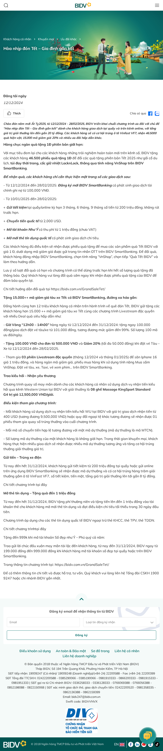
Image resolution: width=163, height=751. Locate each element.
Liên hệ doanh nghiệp (79, 656)
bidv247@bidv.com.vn (86, 697)
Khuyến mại (46, 39)
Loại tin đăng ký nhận (100, 622)
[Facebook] (130, 744)
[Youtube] (143, 744)
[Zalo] (150, 744)
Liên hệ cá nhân (127, 651)
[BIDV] (15, 744)
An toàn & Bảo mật (71, 651)
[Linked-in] (137, 744)
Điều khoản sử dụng (35, 651)
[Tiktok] (157, 744)
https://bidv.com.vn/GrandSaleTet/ (78, 289)
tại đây (41, 484)
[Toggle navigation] (157, 5)
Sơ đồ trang (100, 651)
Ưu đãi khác (69, 39)
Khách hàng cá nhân (17, 39)
